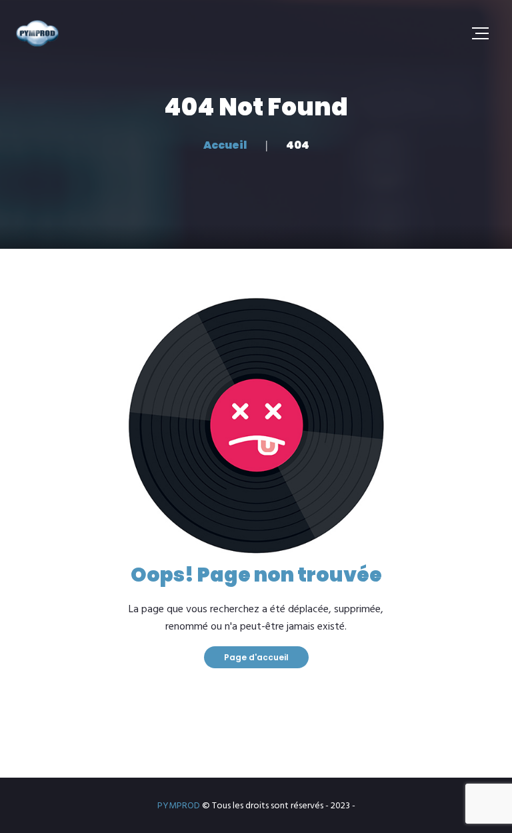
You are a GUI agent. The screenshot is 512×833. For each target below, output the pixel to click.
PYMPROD (178, 806)
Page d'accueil (256, 657)
